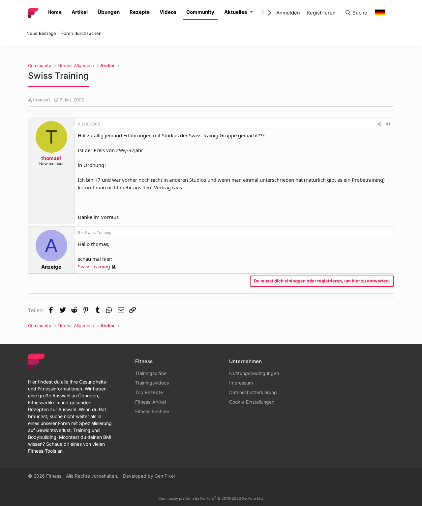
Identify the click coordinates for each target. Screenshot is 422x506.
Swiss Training (94, 266)
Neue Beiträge (41, 33)
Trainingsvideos (152, 383)
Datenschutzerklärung (253, 392)
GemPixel (165, 476)
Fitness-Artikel (150, 402)
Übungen (109, 12)
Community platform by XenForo (211, 498)
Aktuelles (235, 12)
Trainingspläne (150, 373)
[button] (251, 12)
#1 (388, 123)
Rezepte (140, 12)
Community (200, 12)
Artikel (80, 12)
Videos (168, 12)
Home (54, 12)
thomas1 (41, 99)
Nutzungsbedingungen (254, 373)
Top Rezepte (149, 392)
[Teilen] (379, 124)
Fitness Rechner (152, 411)
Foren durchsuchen (81, 33)
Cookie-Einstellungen (251, 402)
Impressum (241, 383)
